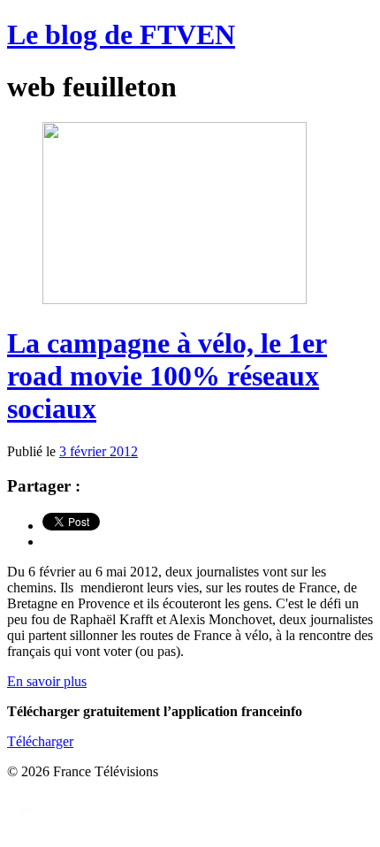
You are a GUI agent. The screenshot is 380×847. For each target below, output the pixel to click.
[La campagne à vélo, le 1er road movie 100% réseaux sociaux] (174, 299)
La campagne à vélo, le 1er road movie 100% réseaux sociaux (167, 375)
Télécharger (40, 741)
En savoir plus (47, 681)
